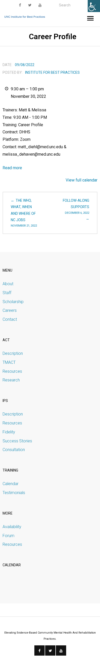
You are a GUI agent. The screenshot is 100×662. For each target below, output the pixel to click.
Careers (10, 310)
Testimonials (14, 492)
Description (13, 353)
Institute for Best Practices (52, 72)
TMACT (9, 362)
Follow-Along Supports (76, 206)
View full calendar (81, 180)
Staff (7, 292)
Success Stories (17, 441)
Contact (10, 319)
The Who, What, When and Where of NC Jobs (24, 212)
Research (11, 380)
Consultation (14, 449)
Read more (12, 167)
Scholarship (13, 301)
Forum (8, 535)
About (8, 283)
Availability (12, 526)
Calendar (10, 483)
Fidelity (9, 432)
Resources (12, 371)
